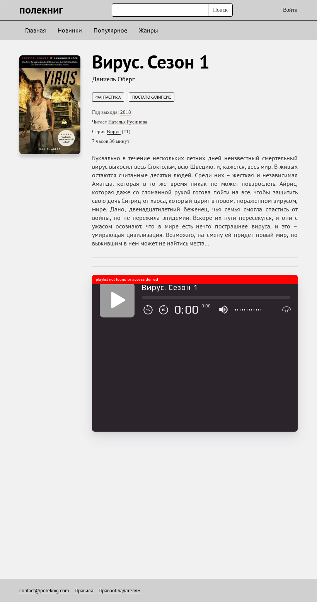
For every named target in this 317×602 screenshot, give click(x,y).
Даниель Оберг (113, 79)
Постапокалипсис (151, 97)
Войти (290, 10)
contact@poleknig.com (44, 590)
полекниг (41, 9)
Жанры (148, 30)
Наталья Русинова (127, 122)
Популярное (110, 30)
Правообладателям (119, 590)
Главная (35, 30)
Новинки (70, 30)
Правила (84, 590)
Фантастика (108, 97)
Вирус (114, 131)
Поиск (220, 10)
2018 (125, 112)
